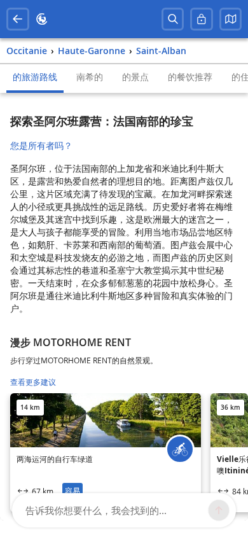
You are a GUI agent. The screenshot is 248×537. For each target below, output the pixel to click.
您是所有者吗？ (41, 145)
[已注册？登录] (201, 19)
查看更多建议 (33, 382)
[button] (230, 19)
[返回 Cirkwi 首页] (42, 19)
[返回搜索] (17, 19)
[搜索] (173, 19)
